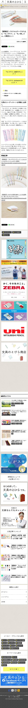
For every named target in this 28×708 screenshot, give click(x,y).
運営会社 (18, 696)
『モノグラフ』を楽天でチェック (14, 72)
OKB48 (16, 659)
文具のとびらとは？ (3, 695)
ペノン (4, 640)
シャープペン (7, 232)
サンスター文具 (17, 403)
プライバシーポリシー (12, 695)
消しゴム (6, 235)
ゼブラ (12, 645)
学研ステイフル (14, 648)
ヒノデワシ (11, 643)
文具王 (20, 423)
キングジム (19, 645)
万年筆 (3, 601)
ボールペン (4, 592)
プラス (17, 423)
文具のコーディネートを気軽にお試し (12, 93)
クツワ (13, 403)
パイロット (13, 414)
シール (14, 657)
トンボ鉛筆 (4, 51)
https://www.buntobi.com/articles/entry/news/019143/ (13, 199)
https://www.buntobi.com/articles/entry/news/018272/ (13, 164)
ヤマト (22, 403)
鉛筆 (12, 433)
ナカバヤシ (5, 645)
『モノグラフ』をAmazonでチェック (14, 81)
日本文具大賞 (6, 662)
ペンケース (22, 662)
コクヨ (4, 643)
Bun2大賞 (14, 662)
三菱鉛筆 (13, 405)
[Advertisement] (14, 377)
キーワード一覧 (13, 669)
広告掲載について (20, 695)
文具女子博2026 (6, 657)
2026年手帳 (23, 659)
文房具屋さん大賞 (7, 659)
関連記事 (6, 95)
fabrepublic (11, 640)
